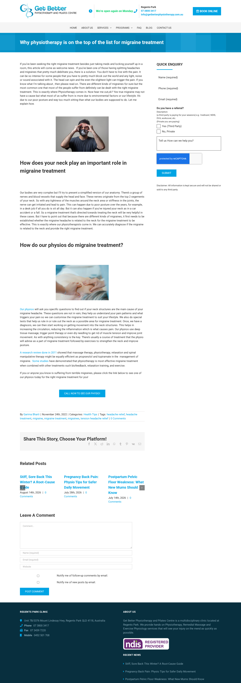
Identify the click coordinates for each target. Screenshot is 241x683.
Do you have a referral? (170, 108)
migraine (38, 418)
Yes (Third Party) (172, 126)
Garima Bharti (31, 414)
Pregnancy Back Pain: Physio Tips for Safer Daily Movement (81, 482)
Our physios (27, 309)
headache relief (116, 414)
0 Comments (118, 418)
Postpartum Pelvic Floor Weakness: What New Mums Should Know (164, 679)
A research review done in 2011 (38, 352)
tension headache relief (94, 418)
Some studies (40, 361)
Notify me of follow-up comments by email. (82, 576)
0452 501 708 (41, 635)
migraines (73, 418)
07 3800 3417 (148, 10)
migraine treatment (55, 418)
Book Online (209, 11)
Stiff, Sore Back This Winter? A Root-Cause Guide (37, 482)
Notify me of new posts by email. (76, 582)
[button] (22, 487)
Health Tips (90, 414)
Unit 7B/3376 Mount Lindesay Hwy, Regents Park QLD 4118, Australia (64, 621)
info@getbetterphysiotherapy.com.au (162, 14)
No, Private (168, 131)
